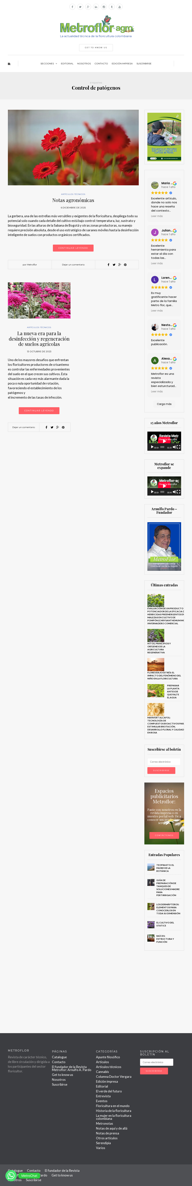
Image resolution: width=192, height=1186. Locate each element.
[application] (164, 441)
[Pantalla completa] (178, 447)
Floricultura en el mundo (113, 1106)
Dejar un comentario (73, 264)
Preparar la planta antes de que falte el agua (173, 691)
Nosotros (84, 63)
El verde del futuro (109, 1091)
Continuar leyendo (73, 248)
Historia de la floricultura (113, 1111)
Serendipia (103, 1143)
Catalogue (59, 1057)
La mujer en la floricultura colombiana (113, 1117)
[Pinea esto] (125, 264)
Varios (100, 1148)
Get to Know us (96, 47)
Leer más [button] (157, 216)
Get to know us (62, 1075)
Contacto (101, 63)
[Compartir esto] (108, 264)
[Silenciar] (174, 447)
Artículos (102, 1062)
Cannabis (102, 1072)
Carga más (164, 404)
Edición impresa (122, 63)
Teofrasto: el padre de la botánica (165, 868)
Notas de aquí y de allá (111, 1128)
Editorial (67, 63)
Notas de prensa (107, 1133)
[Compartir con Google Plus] (119, 264)
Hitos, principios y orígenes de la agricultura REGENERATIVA (159, 648)
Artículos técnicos (73, 194)
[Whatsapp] (11, 1175)
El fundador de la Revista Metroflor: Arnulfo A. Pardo (71, 1068)
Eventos (101, 1101)
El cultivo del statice (165, 924)
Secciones (47, 63)
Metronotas (104, 1123)
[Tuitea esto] (114, 264)
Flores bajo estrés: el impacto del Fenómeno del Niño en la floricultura (164, 675)
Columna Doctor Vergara (113, 1077)
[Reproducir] (152, 447)
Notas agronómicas (73, 200)
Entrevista (103, 1096)
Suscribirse (144, 63)
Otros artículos (107, 1138)
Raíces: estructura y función (165, 938)
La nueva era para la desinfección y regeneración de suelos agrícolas (39, 338)
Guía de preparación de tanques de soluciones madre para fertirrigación (168, 888)
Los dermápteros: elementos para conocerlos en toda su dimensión (168, 909)
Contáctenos (164, 835)
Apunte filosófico (108, 1057)
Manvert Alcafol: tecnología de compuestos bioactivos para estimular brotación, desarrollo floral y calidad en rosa (166, 725)
